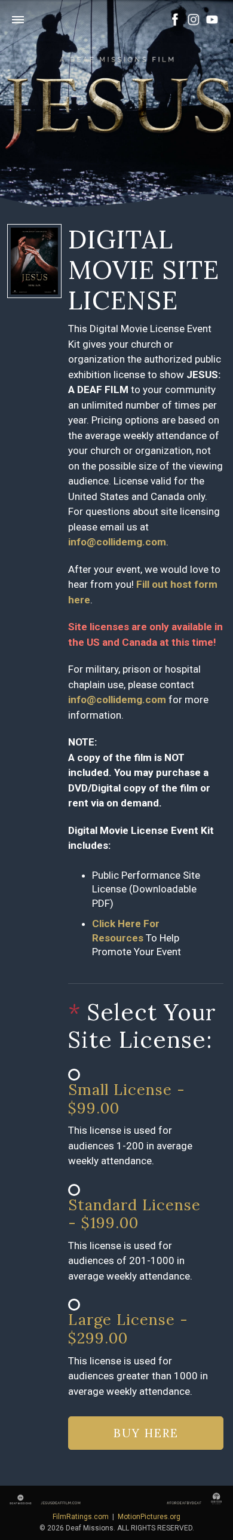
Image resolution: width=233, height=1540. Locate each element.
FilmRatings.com (81, 1517)
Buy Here (146, 1433)
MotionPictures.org (149, 1517)
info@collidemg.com (117, 542)
